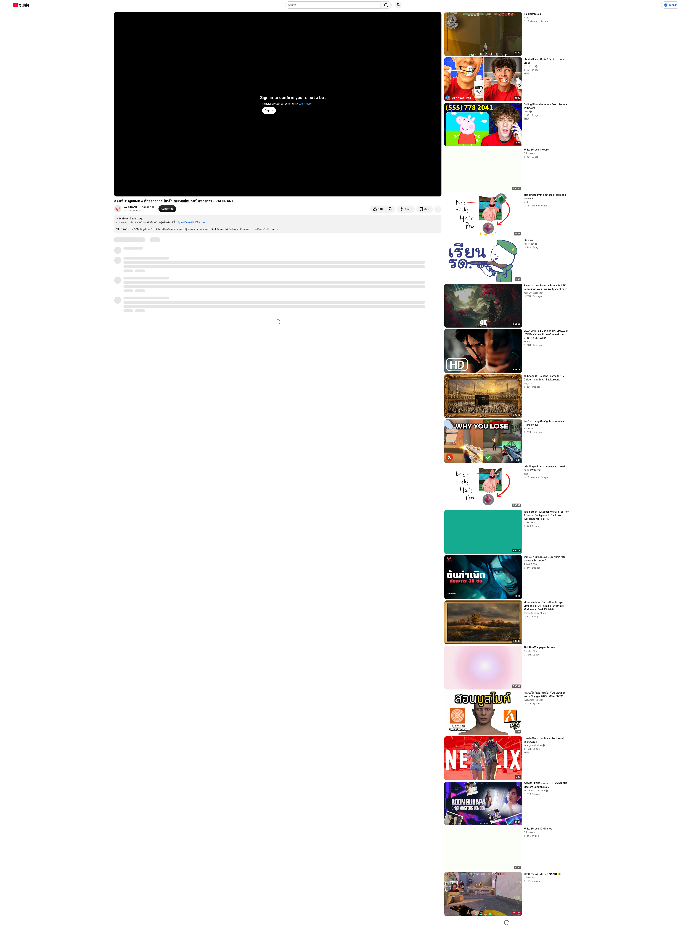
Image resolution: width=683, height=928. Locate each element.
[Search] (386, 5)
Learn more (305, 103)
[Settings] (656, 5)
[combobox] (334, 5)
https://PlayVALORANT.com (191, 222)
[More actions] (437, 209)
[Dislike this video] (390, 209)
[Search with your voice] (398, 5)
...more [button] (273, 229)
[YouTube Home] (21, 5)
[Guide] (6, 5)
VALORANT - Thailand (137, 207)
